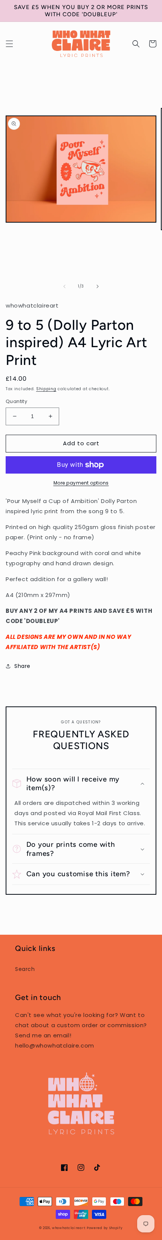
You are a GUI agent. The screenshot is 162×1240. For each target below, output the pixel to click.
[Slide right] (97, 286)
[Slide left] (64, 286)
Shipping (46, 389)
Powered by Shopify (105, 1228)
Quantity (16, 401)
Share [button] (22, 666)
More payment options (81, 483)
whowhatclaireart (68, 1228)
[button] (9, 43)
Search (25, 969)
